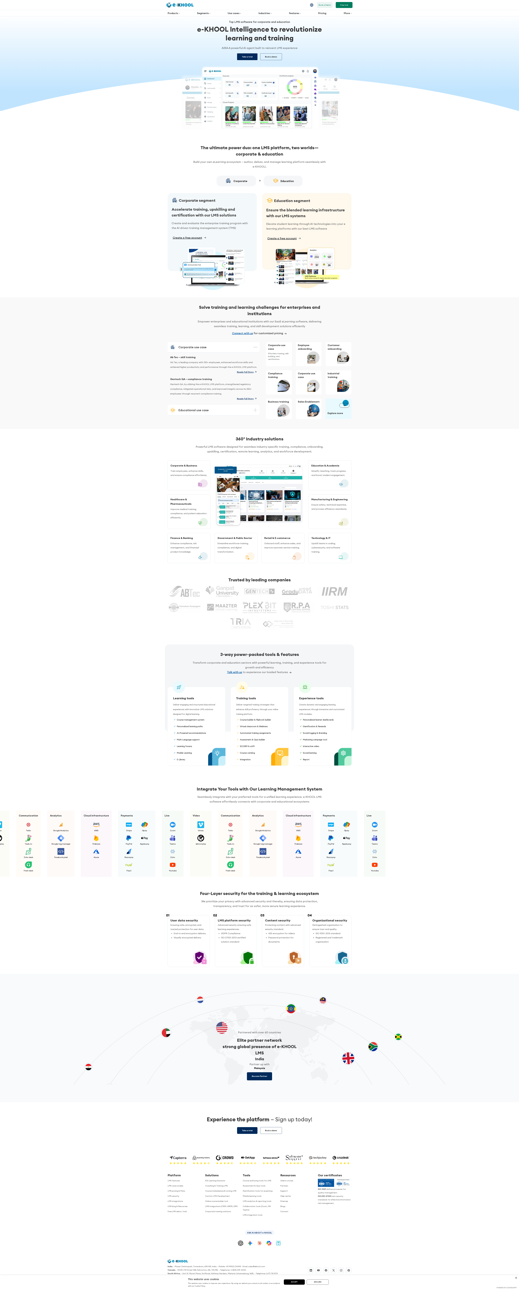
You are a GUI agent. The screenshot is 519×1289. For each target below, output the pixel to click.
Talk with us (234, 672)
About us (314, 1277)
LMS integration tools (252, 1215)
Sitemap (284, 1201)
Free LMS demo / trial (177, 1211)
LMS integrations (175, 1201)
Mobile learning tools (252, 1196)
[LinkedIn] (311, 1270)
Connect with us (242, 333)
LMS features (174, 1180)
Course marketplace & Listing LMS (220, 1191)
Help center (285, 1196)
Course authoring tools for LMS (257, 1180)
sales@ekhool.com (256, 1266)
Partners (284, 1186)
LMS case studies (175, 1186)
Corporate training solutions (218, 1211)
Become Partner (259, 1076)
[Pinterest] (348, 1270)
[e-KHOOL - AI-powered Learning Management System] (180, 5)
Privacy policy (329, 1280)
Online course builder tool (216, 1201)
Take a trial (247, 57)
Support (284, 1191)
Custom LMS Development (217, 1196)
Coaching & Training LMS (216, 1186)
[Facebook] (326, 1270)
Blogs (282, 1206)
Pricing (322, 13)
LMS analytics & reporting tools (257, 1201)
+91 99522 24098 (233, 1266)
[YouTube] (318, 1270)
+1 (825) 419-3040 (238, 1270)
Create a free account (187, 237)
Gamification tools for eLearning (257, 1191)
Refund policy (344, 1280)
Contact (284, 1211)
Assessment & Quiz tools (254, 1186)
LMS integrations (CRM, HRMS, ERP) (221, 1206)
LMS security (173, 1196)
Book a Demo (325, 5)
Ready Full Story (245, 372)
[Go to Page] (344, 405)
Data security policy (342, 1277)
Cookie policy (316, 1280)
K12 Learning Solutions (215, 1180)
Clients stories (286, 1180)
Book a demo (271, 57)
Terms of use (325, 1277)
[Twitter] (333, 1270)
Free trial (344, 5)
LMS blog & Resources (178, 1206)
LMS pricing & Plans (176, 1191)
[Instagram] (341, 1270)
